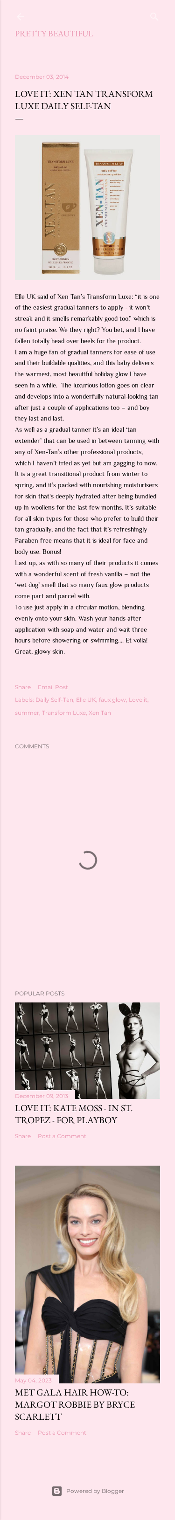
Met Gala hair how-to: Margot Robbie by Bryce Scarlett (75, 1404)
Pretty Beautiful (54, 33)
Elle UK (86, 699)
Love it (138, 699)
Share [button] (23, 687)
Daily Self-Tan (54, 699)
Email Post (53, 687)
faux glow (112, 699)
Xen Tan (100, 712)
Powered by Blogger (95, 1490)
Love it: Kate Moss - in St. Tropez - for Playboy (74, 1114)
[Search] (154, 15)
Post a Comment (62, 1136)
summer (27, 712)
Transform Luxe (64, 712)
